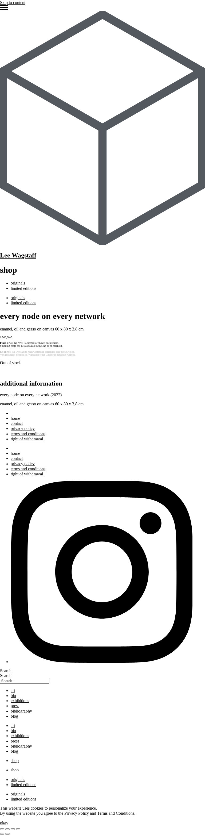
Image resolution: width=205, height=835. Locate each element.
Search (5, 670)
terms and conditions (28, 434)
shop (15, 760)
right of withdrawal (27, 439)
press (15, 705)
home (15, 418)
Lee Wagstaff (18, 255)
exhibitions (20, 700)
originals (18, 283)
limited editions (23, 288)
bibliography (21, 711)
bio (13, 695)
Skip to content (12, 2)
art (13, 690)
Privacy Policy (76, 813)
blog (14, 716)
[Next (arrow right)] (7, 834)
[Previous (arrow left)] (2, 834)
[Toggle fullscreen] (7, 829)
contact (17, 423)
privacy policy (23, 428)
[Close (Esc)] (18, 829)
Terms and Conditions (115, 813)
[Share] (13, 829)
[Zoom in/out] (2, 829)
